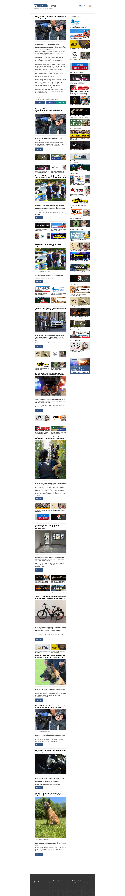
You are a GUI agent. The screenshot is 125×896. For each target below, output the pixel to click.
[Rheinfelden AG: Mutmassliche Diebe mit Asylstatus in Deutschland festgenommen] (50, 259)
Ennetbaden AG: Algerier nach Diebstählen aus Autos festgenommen (50, 751)
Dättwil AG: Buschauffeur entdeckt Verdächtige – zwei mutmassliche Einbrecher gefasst (50, 706)
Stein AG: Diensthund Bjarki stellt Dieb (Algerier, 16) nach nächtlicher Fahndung (48, 794)
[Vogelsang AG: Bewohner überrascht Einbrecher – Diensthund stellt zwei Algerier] (50, 459)
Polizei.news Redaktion (45, 271)
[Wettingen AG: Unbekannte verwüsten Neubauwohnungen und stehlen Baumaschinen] (50, 542)
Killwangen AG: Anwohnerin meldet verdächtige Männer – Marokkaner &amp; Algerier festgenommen (49, 110)
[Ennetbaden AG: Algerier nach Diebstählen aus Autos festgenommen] (50, 764)
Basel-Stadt (56, 11)
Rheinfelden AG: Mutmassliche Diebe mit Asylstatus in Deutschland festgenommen (49, 245)
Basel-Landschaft (63, 11)
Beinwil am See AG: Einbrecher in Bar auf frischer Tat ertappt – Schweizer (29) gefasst (49, 373)
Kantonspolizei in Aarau (51, 634)
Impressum (37, 877)
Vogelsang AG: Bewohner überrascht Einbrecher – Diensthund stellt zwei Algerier (49, 437)
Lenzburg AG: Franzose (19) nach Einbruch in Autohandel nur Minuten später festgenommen (50, 176)
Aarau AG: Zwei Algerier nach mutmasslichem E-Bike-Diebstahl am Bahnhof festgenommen (50, 597)
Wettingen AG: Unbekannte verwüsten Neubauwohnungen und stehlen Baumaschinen (47, 527)
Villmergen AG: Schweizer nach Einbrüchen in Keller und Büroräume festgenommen (50, 309)
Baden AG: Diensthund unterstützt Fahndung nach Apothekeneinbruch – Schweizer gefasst (50, 656)
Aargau (70, 11)
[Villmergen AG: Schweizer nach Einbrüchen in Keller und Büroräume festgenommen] (50, 322)
